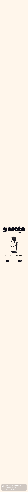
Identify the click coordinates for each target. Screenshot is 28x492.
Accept (7, 489)
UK (7, 261)
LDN (20, 261)
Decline (13, 489)
